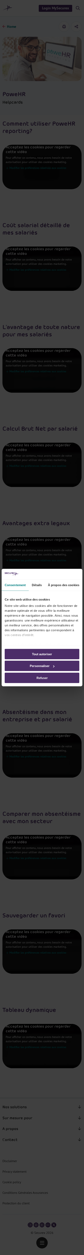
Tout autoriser (42, 654)
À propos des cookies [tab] (63, 585)
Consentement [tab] (15, 585)
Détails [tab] (37, 585)
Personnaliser (40, 666)
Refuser (42, 678)
